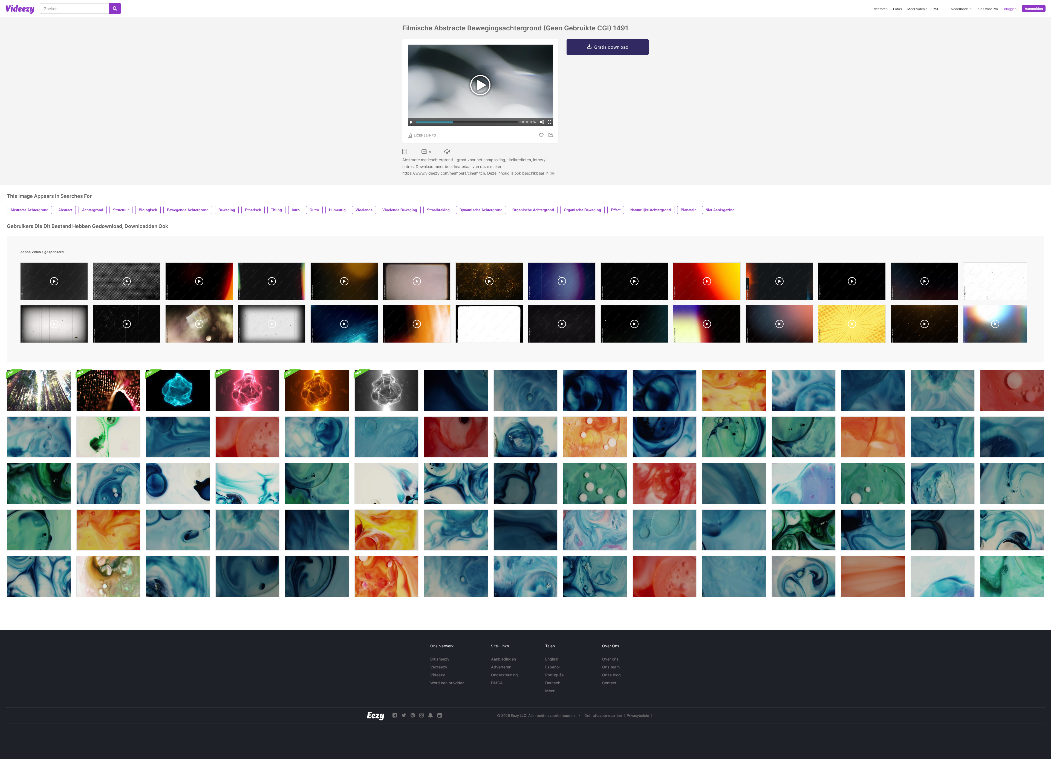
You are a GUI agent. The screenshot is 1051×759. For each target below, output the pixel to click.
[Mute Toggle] (542, 122)
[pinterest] (413, 715)
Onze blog (611, 675)
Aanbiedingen (503, 659)
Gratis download (611, 47)
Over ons (610, 659)
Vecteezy (438, 667)
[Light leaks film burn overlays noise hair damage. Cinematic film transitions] (924, 283)
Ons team (611, 667)
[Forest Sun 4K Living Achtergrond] (39, 390)
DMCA (497, 682)
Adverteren (501, 667)
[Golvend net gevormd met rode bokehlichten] (108, 390)
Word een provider (447, 682)
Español (552, 667)
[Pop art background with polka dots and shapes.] (851, 325)
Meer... (551, 690)
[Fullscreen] (549, 122)
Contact (609, 682)
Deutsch (552, 682)
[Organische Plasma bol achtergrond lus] (178, 390)
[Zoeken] (115, 8)
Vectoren (881, 9)
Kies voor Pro (988, 9)
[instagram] (421, 715)
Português (554, 675)
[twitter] (403, 715)
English (551, 659)
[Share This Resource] (551, 135)
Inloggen (1010, 9)
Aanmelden (1034, 9)
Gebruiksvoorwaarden (603, 715)
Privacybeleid (638, 715)
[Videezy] (19, 9)
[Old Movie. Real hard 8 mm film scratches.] (54, 325)
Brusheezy (439, 659)
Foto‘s (897, 9)
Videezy (437, 675)
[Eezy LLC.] (375, 715)
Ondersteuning (504, 675)
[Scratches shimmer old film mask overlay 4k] (54, 283)
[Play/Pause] (411, 122)
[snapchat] (430, 715)
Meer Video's (917, 9)
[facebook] (394, 715)
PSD (936, 9)
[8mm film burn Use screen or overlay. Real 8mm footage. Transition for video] (779, 283)
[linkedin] (439, 715)
